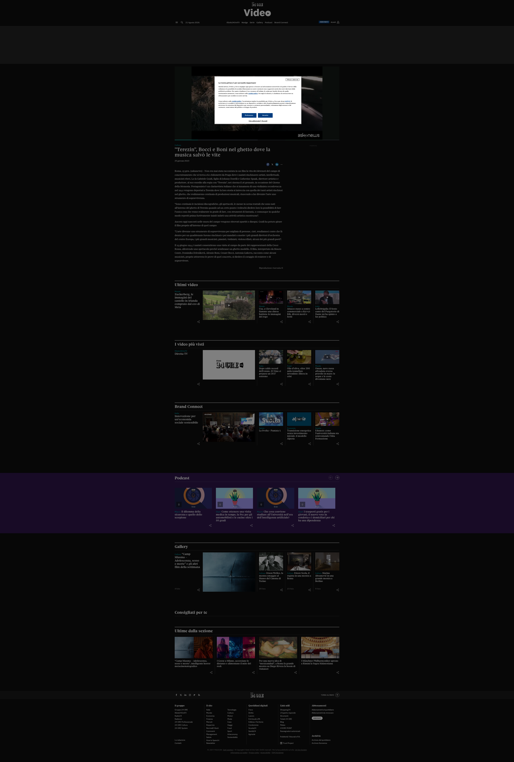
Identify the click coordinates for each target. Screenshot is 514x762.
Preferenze (249, 115)
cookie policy (253, 93)
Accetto (265, 115)
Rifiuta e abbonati (292, 79)
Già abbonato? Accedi (258, 121)
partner (287, 101)
